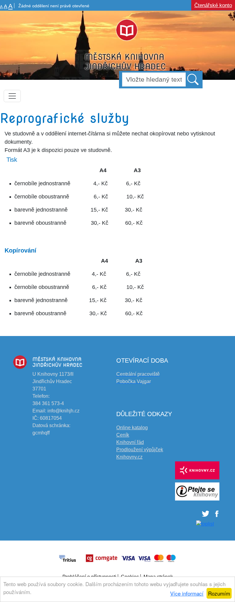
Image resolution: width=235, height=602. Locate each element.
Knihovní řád (130, 442)
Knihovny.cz (129, 457)
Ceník (122, 435)
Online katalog (132, 427)
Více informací (186, 593)
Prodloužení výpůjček (139, 449)
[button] (193, 79)
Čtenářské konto (213, 5)
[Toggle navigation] (12, 96)
